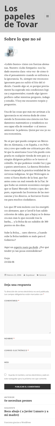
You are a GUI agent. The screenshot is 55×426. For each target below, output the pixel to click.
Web (6, 362)
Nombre (9, 338)
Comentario (11, 300)
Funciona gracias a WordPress (17, 422)
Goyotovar (30, 275)
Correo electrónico (16, 350)
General (42, 275)
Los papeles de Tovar (21, 16)
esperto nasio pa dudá (26, 247)
